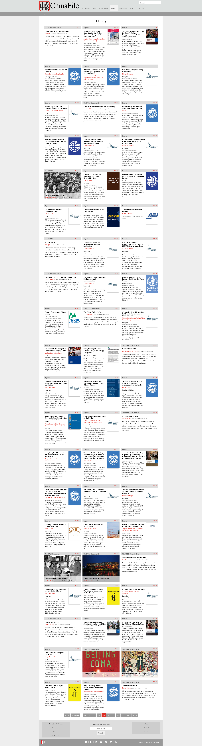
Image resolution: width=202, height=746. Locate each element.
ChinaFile (59, 6)
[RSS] (115, 742)
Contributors (142, 8)
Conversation (103, 8)
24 (108, 715)
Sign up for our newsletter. (101, 724)
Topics (132, 8)
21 (94, 715)
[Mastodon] (110, 742)
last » (135, 715)
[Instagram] (101, 742)
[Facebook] (91, 742)
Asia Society (156, 742)
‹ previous (75, 715)
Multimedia (123, 8)
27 (123, 715)
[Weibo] (106, 742)
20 (89, 715)
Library (113, 8)
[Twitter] (96, 742)
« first (67, 715)
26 (118, 715)
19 (85, 715)
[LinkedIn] (86, 742)
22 (99, 715)
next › (128, 715)
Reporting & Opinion (89, 8)
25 (113, 715)
